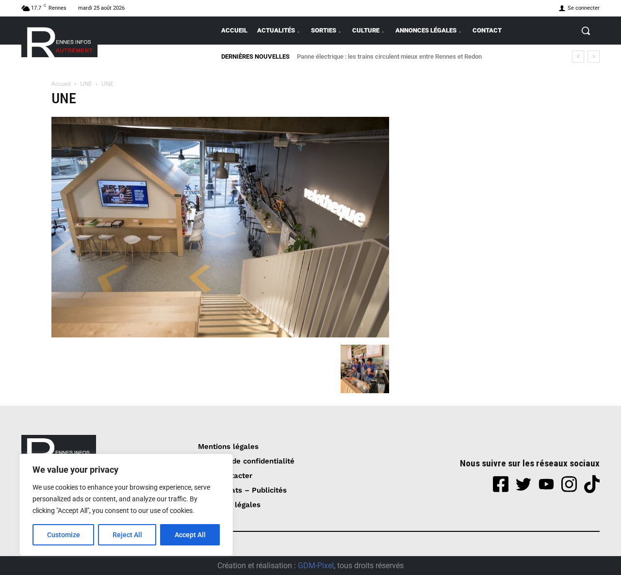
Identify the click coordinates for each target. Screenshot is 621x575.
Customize (63, 535)
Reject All (127, 535)
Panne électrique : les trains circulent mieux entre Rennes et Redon (389, 56)
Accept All (190, 535)
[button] (586, 30)
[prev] (578, 56)
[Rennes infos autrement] (59, 40)
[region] (126, 505)
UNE (86, 84)
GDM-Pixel (316, 565)
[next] (594, 56)
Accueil (61, 84)
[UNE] (220, 334)
